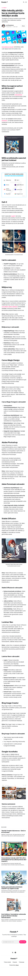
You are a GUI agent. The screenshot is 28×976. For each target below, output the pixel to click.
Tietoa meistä (7, 962)
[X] (12, 952)
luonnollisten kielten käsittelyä (9, 306)
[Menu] (26, 2)
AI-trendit (4, 7)
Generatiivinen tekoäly (7, 47)
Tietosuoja (21, 962)
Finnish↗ (4, 2)
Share (23, 26)
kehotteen (4, 120)
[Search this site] (24, 2)
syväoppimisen (18, 94)
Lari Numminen (10, 25)
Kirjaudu (15, 962)
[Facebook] (15, 952)
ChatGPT (13, 216)
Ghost (17, 965)
